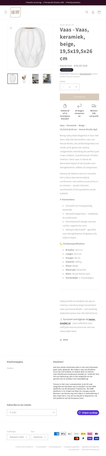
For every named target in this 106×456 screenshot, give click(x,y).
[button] (6, 12)
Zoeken (10, 368)
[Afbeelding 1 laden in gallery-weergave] (13, 79)
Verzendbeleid (74, 449)
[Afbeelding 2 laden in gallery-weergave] (24, 79)
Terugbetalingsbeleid (71, 447)
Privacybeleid (41, 447)
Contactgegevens (55, 447)
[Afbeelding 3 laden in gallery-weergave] (36, 79)
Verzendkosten (85, 74)
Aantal (62, 81)
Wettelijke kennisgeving (90, 449)
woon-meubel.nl (27, 447)
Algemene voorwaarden (90, 447)
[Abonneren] (53, 412)
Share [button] (65, 339)
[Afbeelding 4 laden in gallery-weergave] (47, 79)
